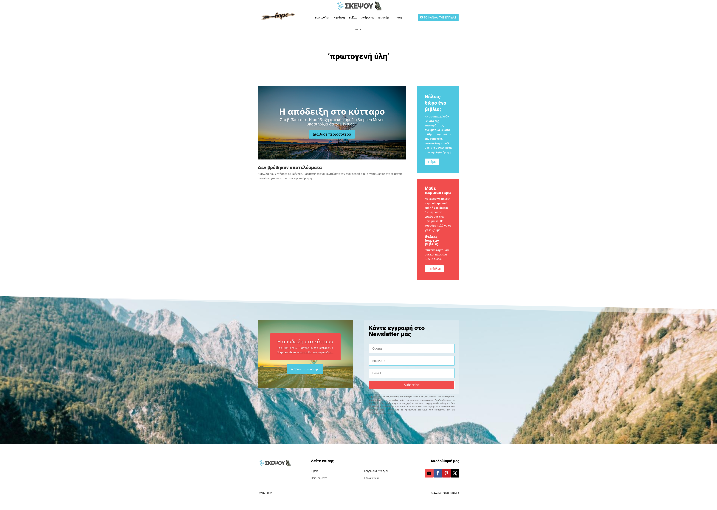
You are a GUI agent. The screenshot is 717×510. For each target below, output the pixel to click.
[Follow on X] (455, 473)
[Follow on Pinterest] (446, 473)
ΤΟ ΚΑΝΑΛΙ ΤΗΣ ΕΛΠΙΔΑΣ (440, 17)
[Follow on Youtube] (429, 473)
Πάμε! (432, 162)
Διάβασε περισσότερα (332, 134)
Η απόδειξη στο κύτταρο (332, 111)
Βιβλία (353, 17)
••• (356, 29)
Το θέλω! (434, 269)
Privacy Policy (265, 492)
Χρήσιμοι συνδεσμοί (376, 470)
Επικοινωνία (371, 478)
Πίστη (398, 17)
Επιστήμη (384, 17)
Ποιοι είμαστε (319, 478)
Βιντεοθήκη (322, 17)
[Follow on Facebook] (438, 473)
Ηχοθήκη (339, 17)
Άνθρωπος (367, 17)
